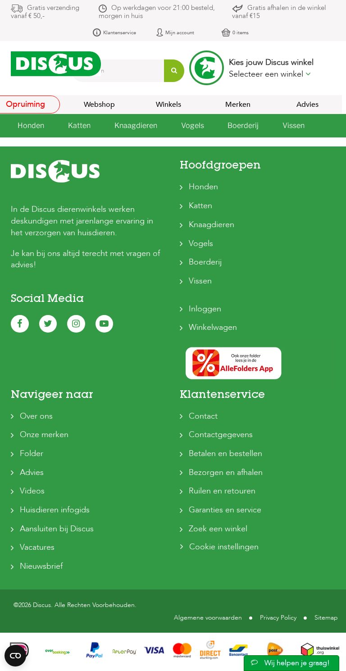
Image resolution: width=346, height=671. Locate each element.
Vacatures (37, 547)
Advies (307, 105)
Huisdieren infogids (55, 510)
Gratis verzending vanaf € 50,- (45, 11)
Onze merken (44, 434)
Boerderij (205, 262)
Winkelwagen (213, 327)
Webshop (99, 105)
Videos (32, 491)
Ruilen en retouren (222, 491)
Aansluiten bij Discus (57, 528)
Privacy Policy (278, 617)
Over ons (36, 416)
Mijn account (179, 32)
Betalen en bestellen (225, 453)
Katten (200, 205)
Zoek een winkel (218, 528)
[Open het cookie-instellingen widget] (15, 655)
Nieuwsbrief (41, 566)
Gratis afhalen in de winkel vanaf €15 (279, 11)
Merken (237, 105)
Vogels (201, 243)
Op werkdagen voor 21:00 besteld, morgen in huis (157, 11)
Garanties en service (225, 510)
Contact (203, 416)
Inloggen (205, 309)
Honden (203, 186)
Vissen (200, 281)
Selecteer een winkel (267, 74)
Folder (31, 453)
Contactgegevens (221, 434)
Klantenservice (119, 32)
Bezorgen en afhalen (226, 472)
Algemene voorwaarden (208, 617)
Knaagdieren (211, 224)
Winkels (168, 105)
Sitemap (326, 617)
